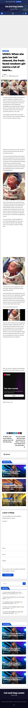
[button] (23, 13)
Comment (4, 521)
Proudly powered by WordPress (7, 701)
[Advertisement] (14, 33)
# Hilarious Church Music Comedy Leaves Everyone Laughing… (13, 487)
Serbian (5, 661)
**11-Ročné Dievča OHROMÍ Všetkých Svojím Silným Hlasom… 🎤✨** (13, 679)
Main (14, 704)
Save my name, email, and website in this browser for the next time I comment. (13, 570)
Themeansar (24, 701)
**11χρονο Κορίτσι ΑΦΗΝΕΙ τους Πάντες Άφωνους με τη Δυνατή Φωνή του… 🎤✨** (14, 635)
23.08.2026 (6, 637)
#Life (17, 76)
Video (12, 469)
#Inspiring (13, 76)
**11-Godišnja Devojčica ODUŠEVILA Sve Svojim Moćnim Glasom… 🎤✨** (12, 664)
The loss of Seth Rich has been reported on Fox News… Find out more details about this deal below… (19, 441)
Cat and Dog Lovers (14, 6)
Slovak (5, 676)
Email (4, 554)
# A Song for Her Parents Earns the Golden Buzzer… (13, 501)
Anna (5, 74)
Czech (5, 646)
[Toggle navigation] (13, 13)
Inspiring (5, 469)
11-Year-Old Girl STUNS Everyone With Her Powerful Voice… (11, 473)
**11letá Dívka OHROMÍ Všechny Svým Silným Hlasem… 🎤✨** (11, 650)
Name (4, 548)
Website (4, 560)
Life (9, 469)
